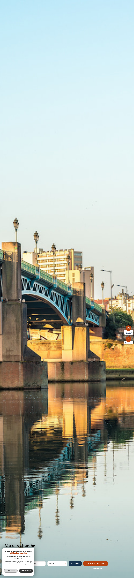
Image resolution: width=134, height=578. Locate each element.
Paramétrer (11, 571)
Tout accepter (26, 571)
